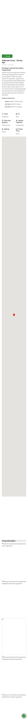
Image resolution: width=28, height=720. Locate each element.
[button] (14, 315)
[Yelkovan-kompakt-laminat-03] (14, 636)
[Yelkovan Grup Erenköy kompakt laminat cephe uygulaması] (14, 561)
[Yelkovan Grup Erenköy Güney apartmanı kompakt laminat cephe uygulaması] (14, 599)
